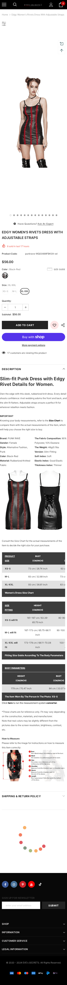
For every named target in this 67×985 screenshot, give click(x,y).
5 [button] (24, 215)
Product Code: (9, 253)
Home (5, 14)
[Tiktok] (40, 884)
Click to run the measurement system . (30, 703)
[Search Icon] (15, 5)
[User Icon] (51, 5)
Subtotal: (6, 314)
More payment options (33, 345)
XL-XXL (25, 291)
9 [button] (39, 215)
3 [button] (17, 215)
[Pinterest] (22, 884)
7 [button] (32, 215)
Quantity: (6, 300)
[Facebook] (5, 884)
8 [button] (35, 215)
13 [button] (53, 215)
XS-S (5, 291)
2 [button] (14, 215)
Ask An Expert (45, 223)
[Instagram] (14, 884)
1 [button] (10, 215)
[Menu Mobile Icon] (4, 4)
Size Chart (54, 420)
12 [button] (49, 215)
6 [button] (28, 215)
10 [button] (42, 215)
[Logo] (33, 5)
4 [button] (21, 215)
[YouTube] (31, 884)
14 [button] (56, 215)
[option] (33, 120)
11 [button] (46, 215)
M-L (14, 291)
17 (8, 352)
